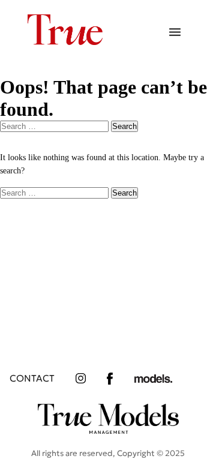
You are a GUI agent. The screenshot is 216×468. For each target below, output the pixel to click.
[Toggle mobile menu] (174, 32)
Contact (32, 378)
